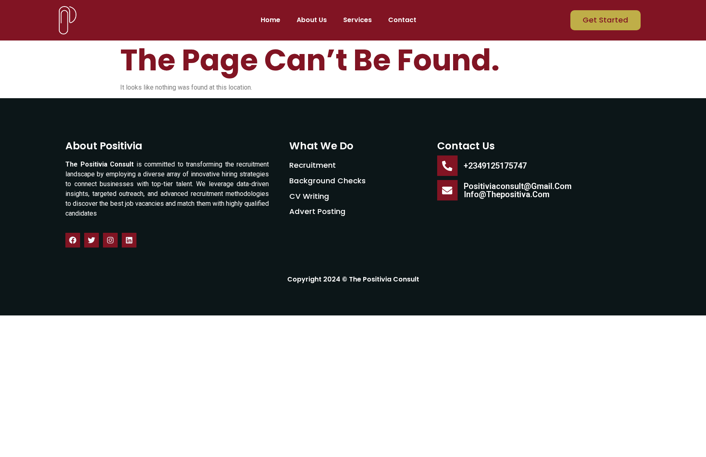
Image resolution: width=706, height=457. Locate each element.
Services (357, 20)
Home (270, 20)
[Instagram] (110, 240)
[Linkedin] (129, 240)
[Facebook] (72, 240)
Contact (402, 20)
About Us (312, 20)
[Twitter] (91, 240)
